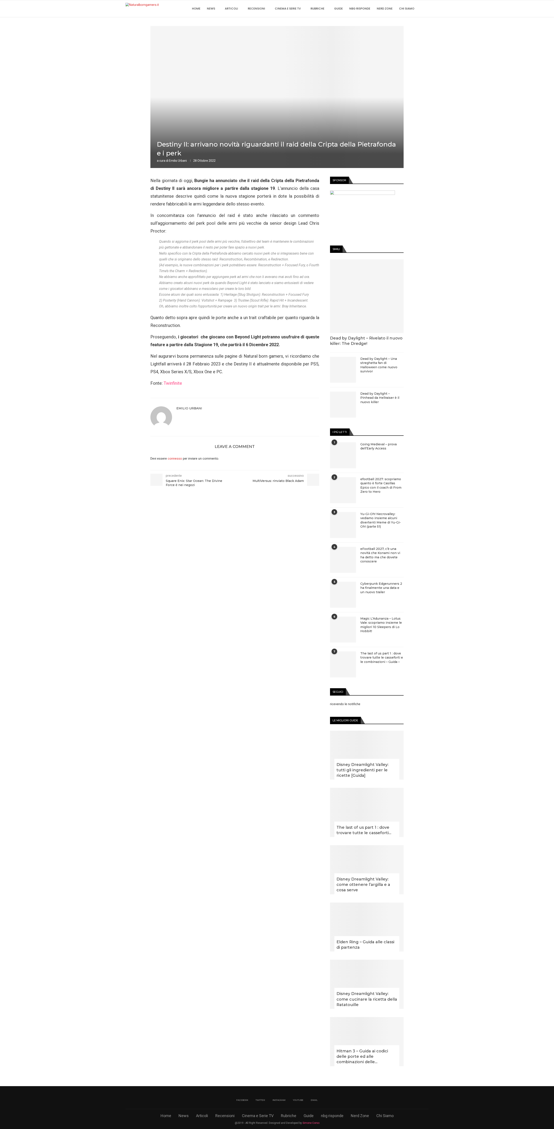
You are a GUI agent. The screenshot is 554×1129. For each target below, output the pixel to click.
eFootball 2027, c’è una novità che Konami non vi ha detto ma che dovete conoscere (380, 555)
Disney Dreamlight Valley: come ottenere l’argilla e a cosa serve (363, 884)
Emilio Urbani (178, 160)
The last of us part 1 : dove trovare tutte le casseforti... (364, 830)
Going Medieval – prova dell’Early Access (378, 446)
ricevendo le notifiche (345, 704)
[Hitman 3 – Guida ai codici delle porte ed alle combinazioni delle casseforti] (367, 1041)
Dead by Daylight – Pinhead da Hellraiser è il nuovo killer (379, 398)
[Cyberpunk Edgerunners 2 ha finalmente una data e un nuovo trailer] (343, 595)
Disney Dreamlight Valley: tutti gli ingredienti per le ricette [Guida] (362, 770)
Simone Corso (311, 1122)
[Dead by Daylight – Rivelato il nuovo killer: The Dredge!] (367, 296)
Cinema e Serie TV (288, 8)
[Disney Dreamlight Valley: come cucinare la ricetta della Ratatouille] (367, 984)
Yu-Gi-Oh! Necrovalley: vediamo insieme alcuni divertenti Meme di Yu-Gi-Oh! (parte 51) (380, 520)
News (211, 8)
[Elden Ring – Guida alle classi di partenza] (367, 927)
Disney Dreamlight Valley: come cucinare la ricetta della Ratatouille (367, 999)
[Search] (426, 8)
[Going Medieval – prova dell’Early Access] (343, 455)
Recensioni (256, 8)
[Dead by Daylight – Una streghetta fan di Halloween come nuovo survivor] (343, 370)
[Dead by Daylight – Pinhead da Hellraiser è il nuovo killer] (343, 405)
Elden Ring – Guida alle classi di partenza (365, 945)
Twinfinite (173, 383)
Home (196, 8)
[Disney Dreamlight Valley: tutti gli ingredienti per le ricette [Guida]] (367, 755)
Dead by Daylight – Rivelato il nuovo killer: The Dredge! (366, 341)
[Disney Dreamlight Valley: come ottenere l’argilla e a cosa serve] (367, 869)
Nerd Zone (385, 8)
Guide (338, 8)
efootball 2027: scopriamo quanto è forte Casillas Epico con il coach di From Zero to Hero (380, 485)
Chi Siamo (406, 8)
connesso (175, 458)
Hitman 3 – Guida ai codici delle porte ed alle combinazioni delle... (362, 1056)
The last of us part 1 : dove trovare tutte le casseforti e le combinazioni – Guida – (381, 657)
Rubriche (317, 8)
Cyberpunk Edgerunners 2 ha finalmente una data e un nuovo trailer (381, 588)
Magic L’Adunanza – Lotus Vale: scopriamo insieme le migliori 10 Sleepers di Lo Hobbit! (381, 625)
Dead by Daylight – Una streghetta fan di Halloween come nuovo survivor (378, 365)
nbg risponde (359, 8)
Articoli (231, 8)
